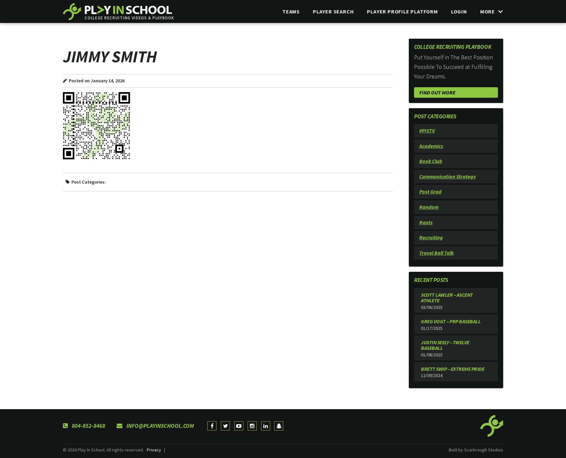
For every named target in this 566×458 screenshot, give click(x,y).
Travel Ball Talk (436, 252)
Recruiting (431, 237)
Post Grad (430, 191)
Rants (426, 222)
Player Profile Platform (402, 11)
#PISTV (427, 130)
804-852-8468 (87, 425)
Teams (291, 11)
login (459, 11)
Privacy (154, 450)
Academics (431, 146)
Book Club (430, 161)
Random (429, 207)
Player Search (333, 11)
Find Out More (437, 92)
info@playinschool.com (159, 425)
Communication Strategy (447, 176)
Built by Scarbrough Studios (476, 450)
